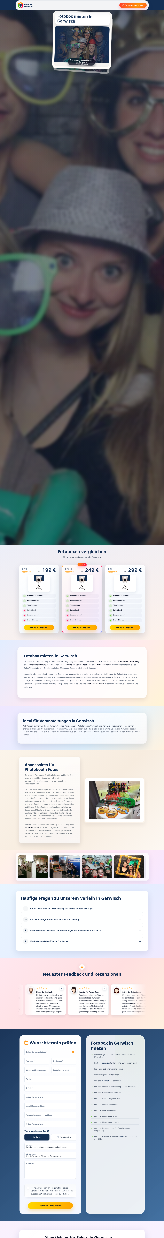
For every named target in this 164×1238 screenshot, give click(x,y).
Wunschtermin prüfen (133, 5)
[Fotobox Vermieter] (25, 5)
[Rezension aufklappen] (45, 988)
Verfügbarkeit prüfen (39, 627)
